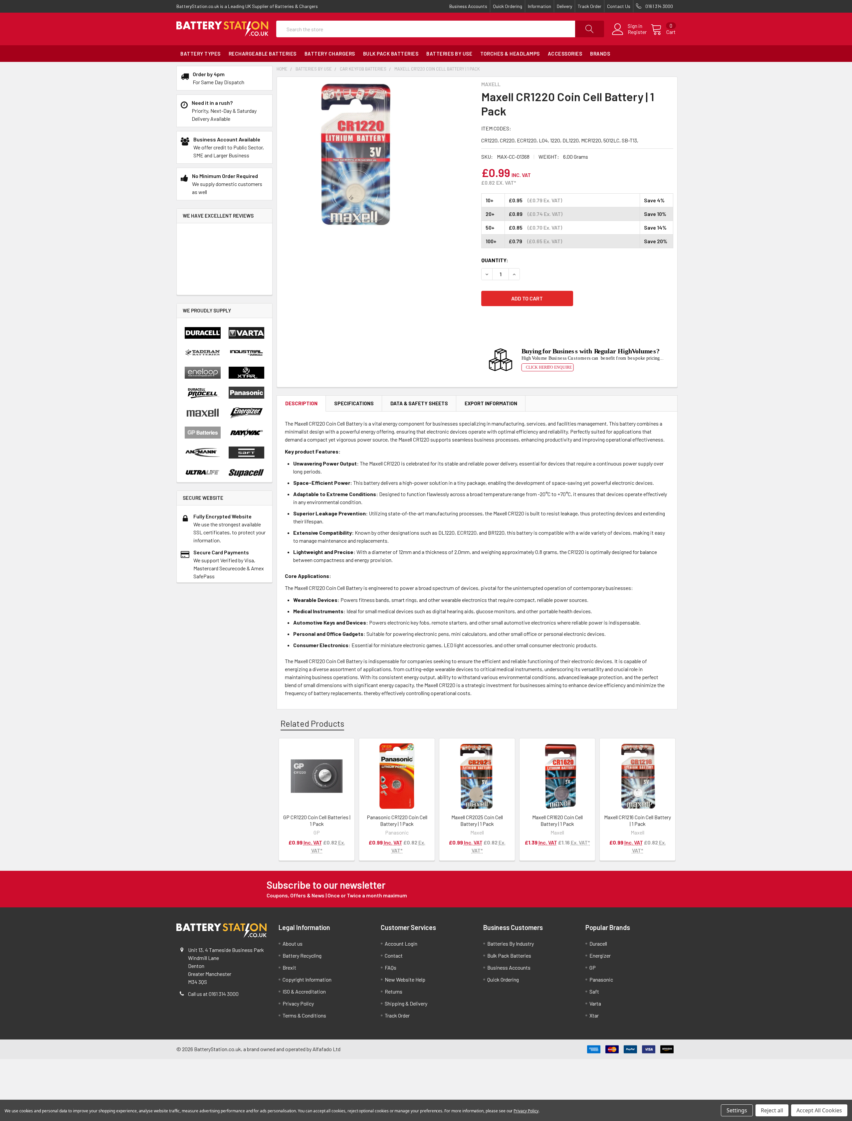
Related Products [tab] (312, 723)
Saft (594, 991)
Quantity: (494, 260)
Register (637, 32)
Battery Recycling (302, 955)
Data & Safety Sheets (419, 403)
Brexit (289, 967)
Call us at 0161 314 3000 (213, 994)
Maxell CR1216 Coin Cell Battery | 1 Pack (637, 820)
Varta (595, 1003)
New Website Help (405, 979)
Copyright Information (307, 979)
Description (301, 403)
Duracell (598, 943)
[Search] (589, 29)
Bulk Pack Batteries (509, 955)
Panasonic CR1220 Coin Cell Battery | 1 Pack (397, 820)
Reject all (772, 1110)
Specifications (354, 403)
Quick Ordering (507, 6)
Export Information (491, 403)
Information (539, 6)
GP (592, 967)
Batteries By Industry (510, 943)
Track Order (589, 6)
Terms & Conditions (304, 1015)
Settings (737, 1110)
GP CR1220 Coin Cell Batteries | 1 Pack (316, 820)
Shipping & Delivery (406, 1003)
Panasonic (601, 979)
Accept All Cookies (819, 1110)
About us (293, 943)
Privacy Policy (298, 1003)
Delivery (564, 6)
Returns (393, 991)
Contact (394, 955)
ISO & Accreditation (304, 991)
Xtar (594, 1015)
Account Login (401, 943)
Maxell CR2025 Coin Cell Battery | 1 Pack (477, 820)
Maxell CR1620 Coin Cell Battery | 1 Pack (557, 820)
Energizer (600, 955)
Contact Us (618, 6)
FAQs (390, 967)
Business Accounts (468, 6)
